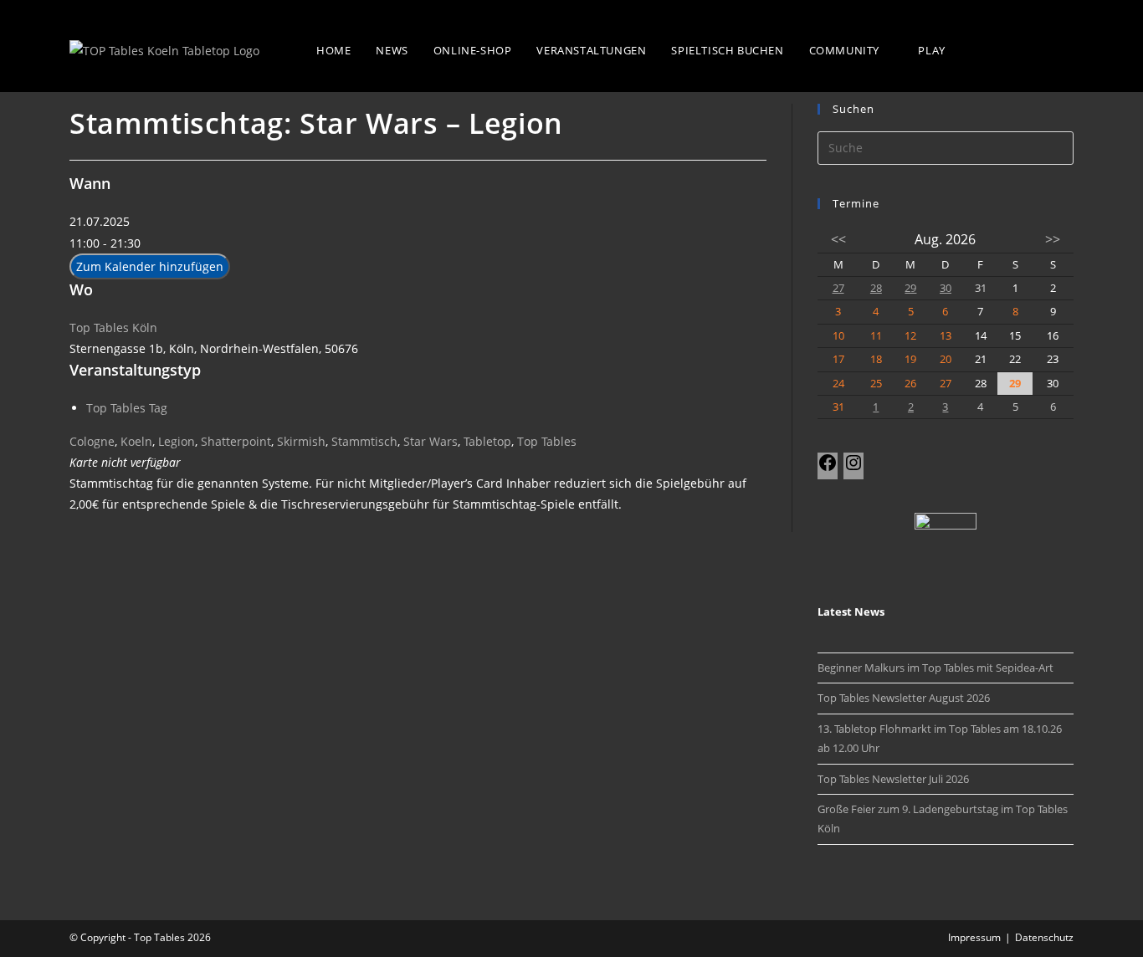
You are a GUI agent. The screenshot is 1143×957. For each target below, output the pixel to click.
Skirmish (301, 441)
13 (945, 335)
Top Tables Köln (113, 327)
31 (838, 406)
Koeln (136, 441)
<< (838, 239)
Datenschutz (1044, 937)
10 (838, 335)
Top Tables (547, 441)
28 (876, 287)
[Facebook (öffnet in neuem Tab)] (1029, 48)
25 (876, 383)
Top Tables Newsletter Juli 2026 (893, 778)
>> (1052, 239)
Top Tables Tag (126, 408)
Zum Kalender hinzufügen (149, 266)
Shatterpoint (236, 441)
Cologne (92, 441)
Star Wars (430, 441)
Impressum (974, 937)
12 (910, 335)
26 (910, 383)
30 (945, 287)
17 (838, 358)
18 (876, 358)
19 (910, 358)
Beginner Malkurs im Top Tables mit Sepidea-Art (935, 667)
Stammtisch (364, 441)
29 (910, 287)
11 (876, 335)
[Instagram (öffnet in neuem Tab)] (1063, 48)
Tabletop (487, 441)
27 (838, 287)
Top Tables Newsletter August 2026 (904, 697)
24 (838, 383)
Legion (176, 441)
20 (945, 358)
